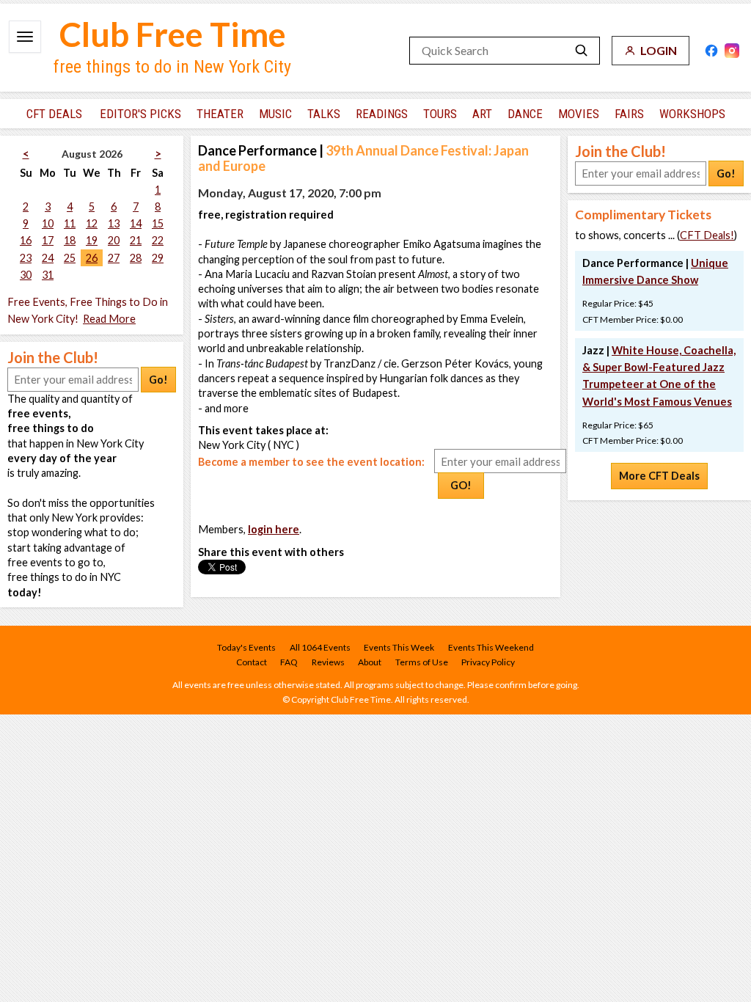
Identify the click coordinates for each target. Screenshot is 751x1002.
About (369, 662)
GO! (461, 485)
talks (323, 113)
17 (48, 240)
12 (92, 223)
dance (525, 113)
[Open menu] (25, 37)
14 (136, 223)
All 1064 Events (320, 647)
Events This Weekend (491, 647)
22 (158, 240)
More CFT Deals (659, 475)
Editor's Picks (140, 113)
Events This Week (399, 647)
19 (92, 240)
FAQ (289, 662)
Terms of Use (421, 662)
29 (158, 258)
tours (440, 113)
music (275, 113)
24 (48, 258)
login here (273, 529)
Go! (158, 379)
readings (382, 113)
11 (70, 223)
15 (158, 223)
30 (26, 274)
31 (48, 274)
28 (136, 258)
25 (70, 258)
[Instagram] (732, 50)
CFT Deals (54, 113)
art (482, 113)
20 (114, 240)
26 (92, 258)
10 (48, 223)
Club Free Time (172, 34)
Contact (251, 662)
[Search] (581, 50)
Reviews (328, 662)
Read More (109, 318)
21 (136, 240)
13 (114, 223)
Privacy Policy (488, 662)
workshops (692, 113)
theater (220, 113)
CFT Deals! (707, 235)
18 (70, 240)
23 (26, 258)
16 (26, 240)
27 (114, 258)
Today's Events (246, 647)
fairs (629, 113)
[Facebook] (711, 50)
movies (578, 113)
